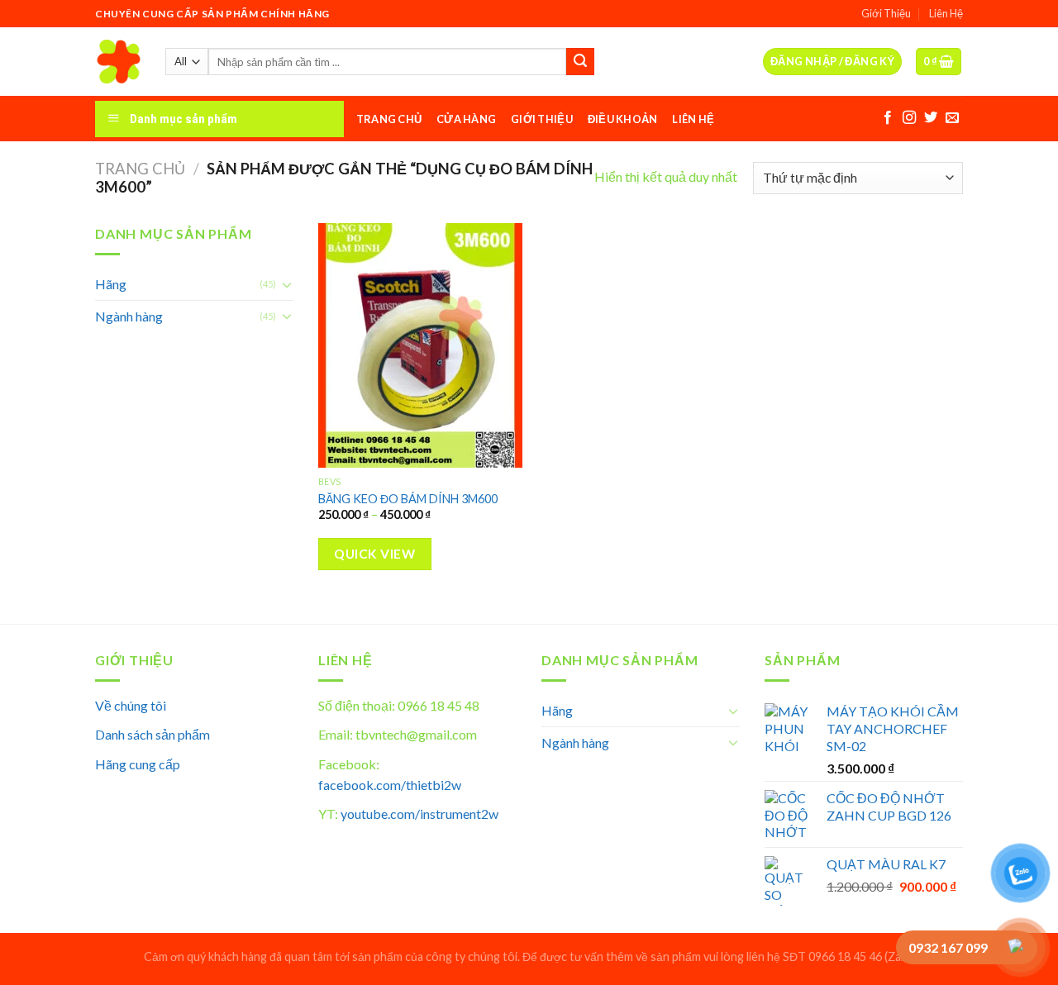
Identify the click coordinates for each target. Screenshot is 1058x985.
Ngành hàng (129, 316)
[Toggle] (286, 284)
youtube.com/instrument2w (419, 813)
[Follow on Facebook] (887, 118)
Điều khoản (623, 119)
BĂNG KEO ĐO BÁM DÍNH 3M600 (408, 499)
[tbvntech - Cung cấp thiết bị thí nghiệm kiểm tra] (118, 61)
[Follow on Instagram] (909, 118)
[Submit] (580, 62)
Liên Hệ (946, 13)
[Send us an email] (952, 118)
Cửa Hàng (466, 119)
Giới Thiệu (886, 13)
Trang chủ (140, 168)
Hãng (110, 284)
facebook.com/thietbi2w (389, 784)
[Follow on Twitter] (930, 118)
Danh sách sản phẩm (152, 734)
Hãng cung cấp (137, 764)
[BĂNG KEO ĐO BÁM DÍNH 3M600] (420, 345)
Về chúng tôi (130, 705)
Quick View (374, 553)
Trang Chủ (389, 119)
